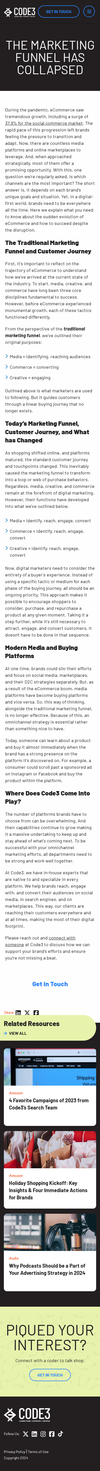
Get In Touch (58, 11)
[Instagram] (43, 1435)
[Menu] (89, 11)
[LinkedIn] (34, 1435)
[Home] (19, 12)
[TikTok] (60, 1435)
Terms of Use (38, 1451)
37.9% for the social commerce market (44, 123)
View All (18, 1033)
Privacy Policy (14, 1451)
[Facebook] (52, 1435)
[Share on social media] (18, 1013)
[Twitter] (26, 1435)
